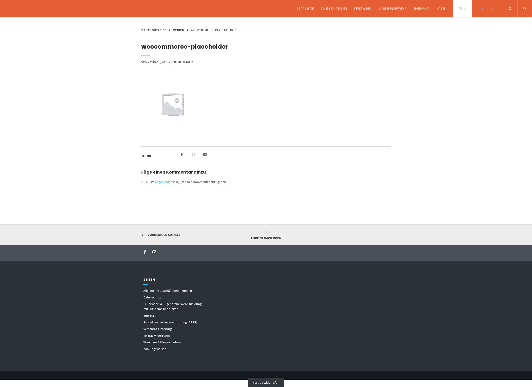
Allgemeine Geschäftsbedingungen (167, 290)
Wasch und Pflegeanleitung (162, 342)
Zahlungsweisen (154, 349)
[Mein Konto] (510, 8)
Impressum (151, 315)
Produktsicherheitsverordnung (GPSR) (170, 322)
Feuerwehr (362, 8)
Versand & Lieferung (157, 329)
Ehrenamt (421, 8)
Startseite (305, 8)
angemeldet (163, 182)
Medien (178, 30)
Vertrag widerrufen (156, 335)
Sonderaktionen (334, 8)
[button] (182, 155)
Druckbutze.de (153, 30)
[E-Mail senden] (492, 8)
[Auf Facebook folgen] (482, 8)
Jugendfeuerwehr (392, 8)
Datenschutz (152, 297)
